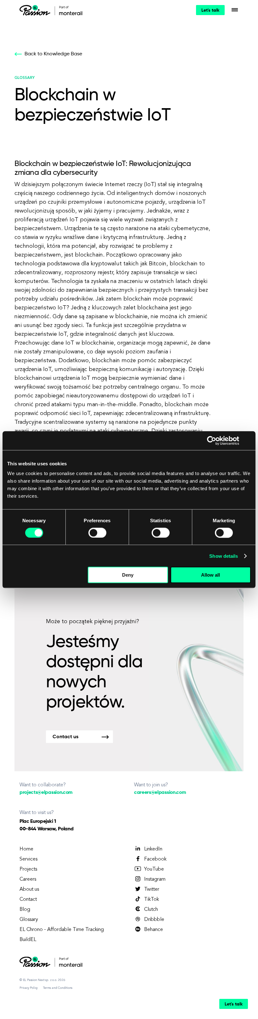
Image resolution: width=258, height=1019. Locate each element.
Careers (28, 879)
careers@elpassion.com (160, 792)
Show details (223, 555)
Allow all (210, 575)
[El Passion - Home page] (36, 10)
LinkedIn (153, 849)
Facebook (155, 859)
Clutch (151, 909)
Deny (127, 575)
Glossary (29, 919)
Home (26, 849)
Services (28, 859)
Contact (28, 899)
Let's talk (210, 10)
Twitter (151, 889)
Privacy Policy (29, 987)
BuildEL (28, 939)
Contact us (65, 736)
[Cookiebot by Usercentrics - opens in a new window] (211, 440)
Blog (25, 909)
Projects (28, 869)
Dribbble (154, 919)
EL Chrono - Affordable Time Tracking (62, 929)
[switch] (97, 533)
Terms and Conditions (57, 987)
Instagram (154, 879)
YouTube (154, 869)
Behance (153, 929)
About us (29, 889)
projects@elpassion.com (46, 792)
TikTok (151, 899)
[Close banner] (248, 440)
